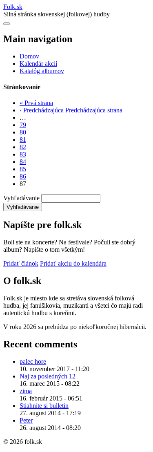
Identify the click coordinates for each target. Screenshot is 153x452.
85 (23, 169)
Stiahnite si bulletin (44, 405)
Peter (26, 420)
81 (23, 139)
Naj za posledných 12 (47, 376)
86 (23, 176)
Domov (29, 56)
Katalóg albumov (42, 70)
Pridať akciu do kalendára (73, 263)
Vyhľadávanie (21, 198)
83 (23, 154)
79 (23, 124)
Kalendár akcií (38, 63)
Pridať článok (20, 263)
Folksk (12, 6)
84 (23, 161)
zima (26, 390)
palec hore (33, 361)
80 (23, 132)
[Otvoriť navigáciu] (6, 23)
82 (23, 146)
